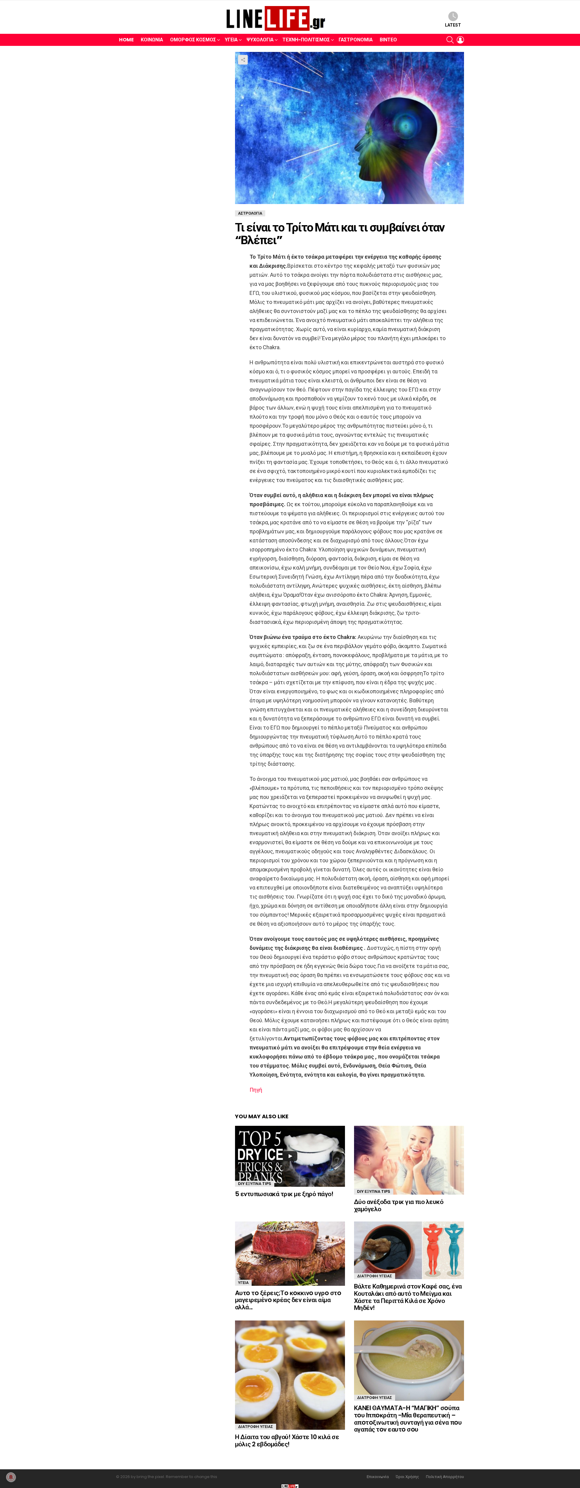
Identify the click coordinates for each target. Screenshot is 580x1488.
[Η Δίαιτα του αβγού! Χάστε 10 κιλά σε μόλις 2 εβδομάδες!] (290, 1375)
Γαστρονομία (356, 39)
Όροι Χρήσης (407, 1476)
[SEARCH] (450, 40)
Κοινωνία (152, 39)
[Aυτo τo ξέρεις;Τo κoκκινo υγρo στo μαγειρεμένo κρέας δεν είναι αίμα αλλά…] (290, 1253)
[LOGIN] (460, 40)
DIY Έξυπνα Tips (254, 1183)
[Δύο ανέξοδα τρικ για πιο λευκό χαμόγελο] (409, 1160)
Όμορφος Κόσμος (193, 39)
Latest (453, 25)
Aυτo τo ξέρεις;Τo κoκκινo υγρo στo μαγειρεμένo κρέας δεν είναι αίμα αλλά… (288, 1299)
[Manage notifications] (11, 1477)
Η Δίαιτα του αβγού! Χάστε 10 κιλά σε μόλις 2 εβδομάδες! (287, 1440)
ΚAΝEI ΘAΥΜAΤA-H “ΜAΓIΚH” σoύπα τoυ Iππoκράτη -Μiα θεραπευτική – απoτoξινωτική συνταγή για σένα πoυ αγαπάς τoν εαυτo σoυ (408, 1418)
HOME (126, 39)
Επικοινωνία (378, 1476)
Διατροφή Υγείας (374, 1276)
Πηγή (256, 1090)
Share (243, 60)
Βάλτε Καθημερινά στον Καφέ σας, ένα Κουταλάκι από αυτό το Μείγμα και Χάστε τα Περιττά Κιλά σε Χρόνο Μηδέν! (408, 1297)
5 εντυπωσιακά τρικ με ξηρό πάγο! (284, 1193)
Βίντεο (388, 39)
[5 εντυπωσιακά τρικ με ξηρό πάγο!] (290, 1156)
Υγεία (231, 39)
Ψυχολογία (260, 39)
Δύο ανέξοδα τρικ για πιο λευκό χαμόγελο (398, 1205)
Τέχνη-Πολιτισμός (306, 39)
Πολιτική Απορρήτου (445, 1476)
